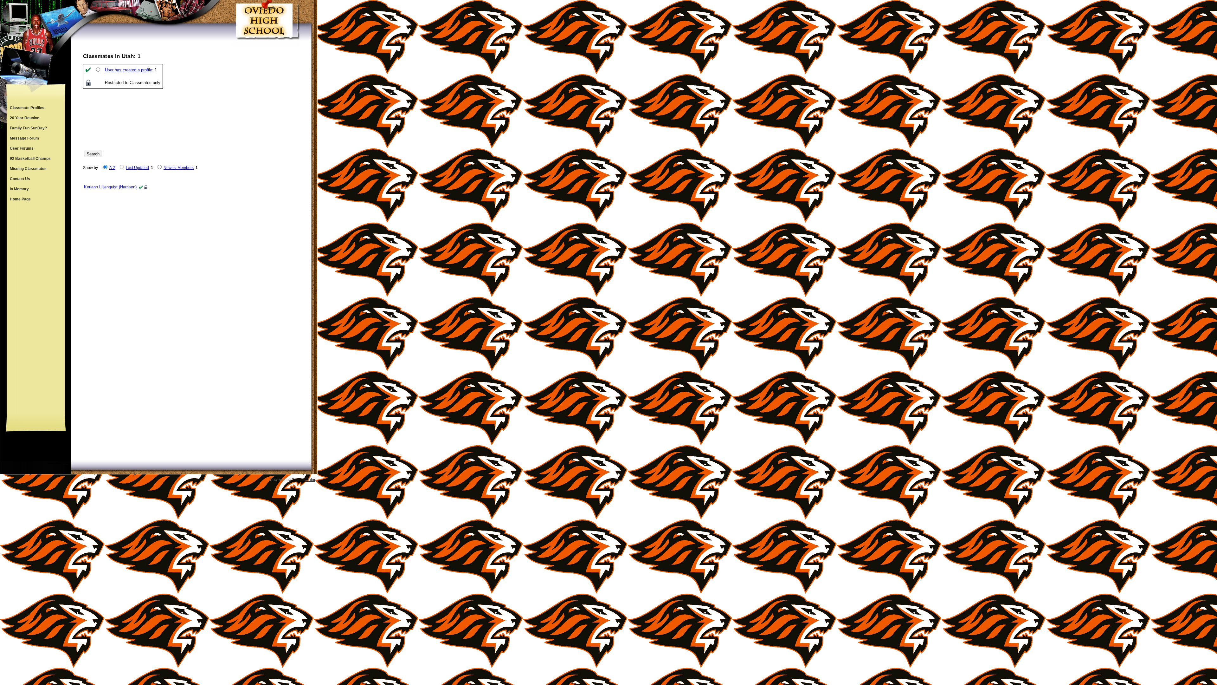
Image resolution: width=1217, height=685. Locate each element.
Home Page (20, 199)
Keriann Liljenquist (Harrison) (110, 187)
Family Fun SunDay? (28, 128)
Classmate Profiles (27, 108)
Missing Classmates (28, 168)
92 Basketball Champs (30, 158)
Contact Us (20, 179)
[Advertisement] (35, 309)
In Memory (19, 189)
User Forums (22, 148)
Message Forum (24, 138)
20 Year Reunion (24, 118)
